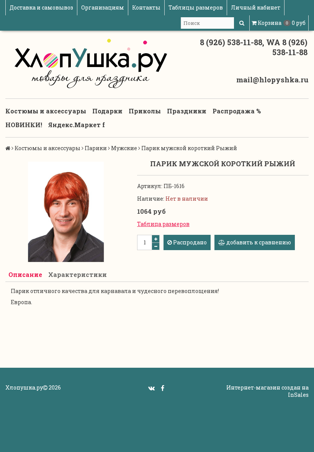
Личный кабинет (255, 7)
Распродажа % (237, 111)
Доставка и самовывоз (41, 7)
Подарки (107, 111)
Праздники (186, 111)
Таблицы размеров (195, 7)
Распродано (189, 242)
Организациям (102, 7)
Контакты (146, 7)
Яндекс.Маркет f (76, 125)
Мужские (124, 148)
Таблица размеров (163, 224)
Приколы (145, 111)
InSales (298, 394)
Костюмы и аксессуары (45, 111)
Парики (96, 148)
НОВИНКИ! (23, 125)
